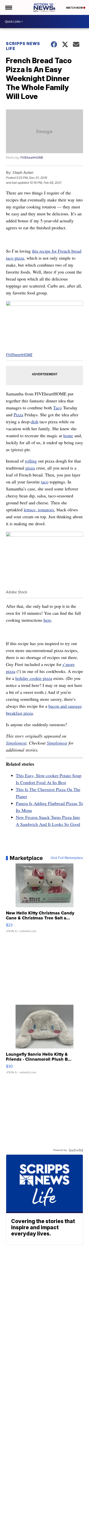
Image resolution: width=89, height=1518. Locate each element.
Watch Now (74, 7)
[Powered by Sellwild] (76, 1150)
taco (44, 482)
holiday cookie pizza (33, 678)
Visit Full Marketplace (67, 858)
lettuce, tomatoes (39, 510)
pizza (30, 468)
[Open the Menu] (8, 7)
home (68, 435)
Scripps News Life (23, 46)
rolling (31, 461)
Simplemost (16, 743)
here (47, 620)
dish (34, 422)
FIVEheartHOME (32, 157)
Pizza (18, 415)
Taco (57, 408)
